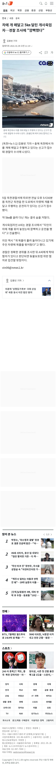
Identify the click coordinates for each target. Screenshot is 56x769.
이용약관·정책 (37, 720)
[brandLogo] (7, 3)
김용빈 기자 (12, 41)
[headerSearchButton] (40, 3)
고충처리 (50, 720)
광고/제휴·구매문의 (20, 720)
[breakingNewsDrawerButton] (46, 3)
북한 (35, 690)
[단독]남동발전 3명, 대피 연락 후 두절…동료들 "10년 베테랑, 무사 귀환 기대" (25, 595)
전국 (4, 18)
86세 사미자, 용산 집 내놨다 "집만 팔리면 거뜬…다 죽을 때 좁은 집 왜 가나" (25, 556)
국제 (49, 684)
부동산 (21, 696)
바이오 (49, 696)
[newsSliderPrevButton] (44, 534)
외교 (21, 690)
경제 (35, 684)
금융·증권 (49, 690)
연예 (4, 611)
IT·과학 (35, 696)
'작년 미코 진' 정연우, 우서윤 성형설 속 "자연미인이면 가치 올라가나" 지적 (25, 569)
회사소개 (6, 720)
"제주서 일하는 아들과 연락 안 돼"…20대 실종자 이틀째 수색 (25, 582)
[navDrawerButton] (52, 3)
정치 (7, 684)
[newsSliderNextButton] (51, 534)
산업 (7, 696)
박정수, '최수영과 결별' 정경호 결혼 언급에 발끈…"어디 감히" (25, 543)
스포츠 (6, 648)
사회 (21, 684)
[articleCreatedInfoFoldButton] (32, 46)
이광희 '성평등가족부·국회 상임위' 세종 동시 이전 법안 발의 (20, 291)
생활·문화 (7, 702)
